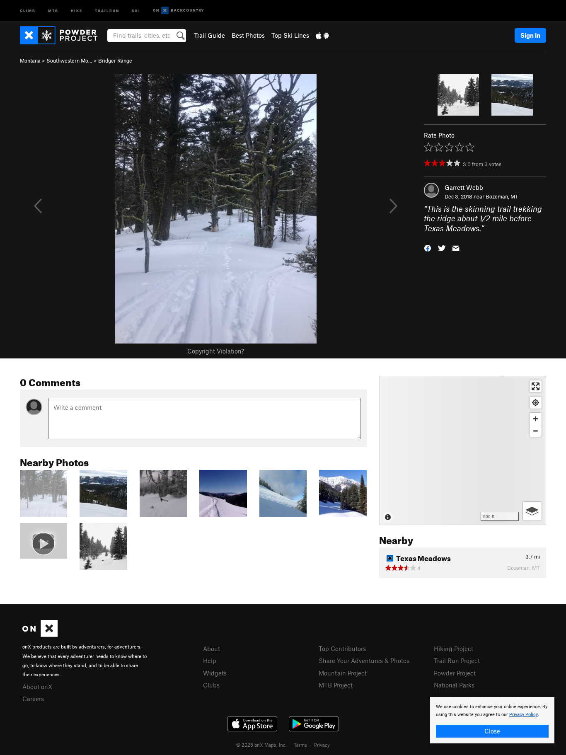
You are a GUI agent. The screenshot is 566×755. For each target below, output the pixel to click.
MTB (53, 10)
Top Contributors (342, 648)
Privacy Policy (523, 714)
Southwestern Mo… (69, 60)
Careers (33, 698)
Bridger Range (115, 60)
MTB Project (336, 685)
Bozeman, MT (502, 196)
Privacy (322, 745)
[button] (427, 247)
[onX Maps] (40, 634)
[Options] (532, 511)
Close (492, 731)
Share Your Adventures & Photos (364, 660)
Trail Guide (209, 35)
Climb (28, 10)
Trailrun (107, 10)
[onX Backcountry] (178, 10)
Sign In (530, 35)
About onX (37, 686)
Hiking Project (453, 648)
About (211, 648)
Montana (30, 60)
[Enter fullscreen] (536, 386)
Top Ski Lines (290, 35)
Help (209, 660)
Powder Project (455, 673)
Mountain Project (343, 673)
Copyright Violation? (215, 351)
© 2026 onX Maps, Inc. (261, 745)
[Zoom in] (536, 419)
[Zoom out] (536, 431)
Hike (76, 10)
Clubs (211, 685)
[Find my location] (536, 403)
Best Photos (248, 35)
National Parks (454, 685)
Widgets (215, 673)
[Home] (63, 35)
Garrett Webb (464, 187)
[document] (492, 720)
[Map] (463, 450)
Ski (136, 10)
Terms (300, 745)
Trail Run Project (457, 660)
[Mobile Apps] (322, 35)
